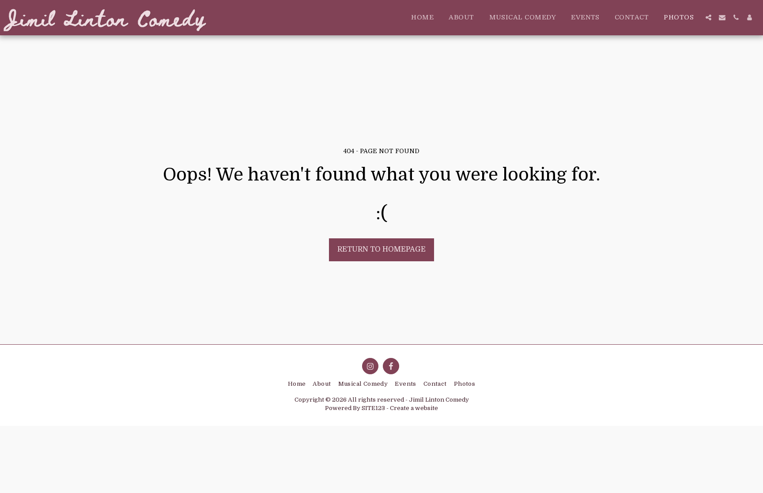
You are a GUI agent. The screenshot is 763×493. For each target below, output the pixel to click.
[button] (708, 17)
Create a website (414, 408)
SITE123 (373, 408)
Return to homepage (381, 249)
